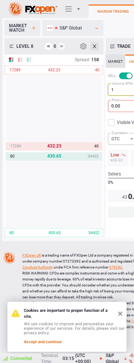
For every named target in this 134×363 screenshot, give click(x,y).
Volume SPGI (122, 83)
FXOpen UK (31, 255)
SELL (112, 76)
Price (115, 100)
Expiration (120, 133)
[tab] (115, 61)
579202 (115, 267)
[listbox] (72, 28)
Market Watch (18, 28)
